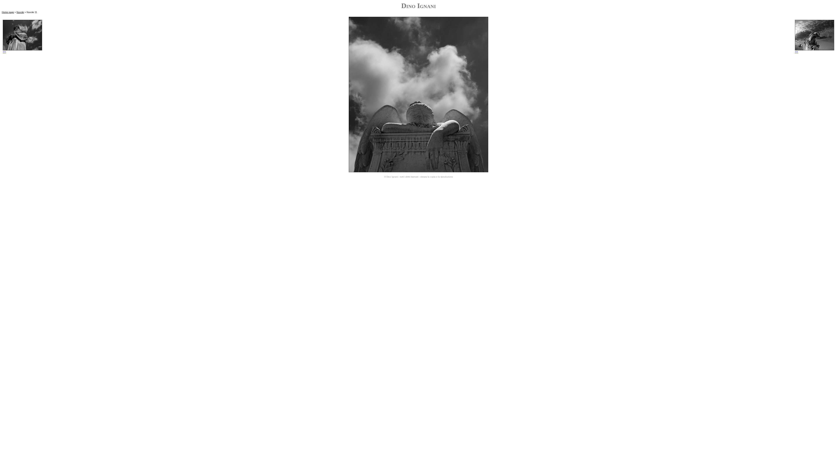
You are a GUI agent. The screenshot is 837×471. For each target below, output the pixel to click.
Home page (8, 12)
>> (796, 51)
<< (4, 51)
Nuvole (20, 12)
